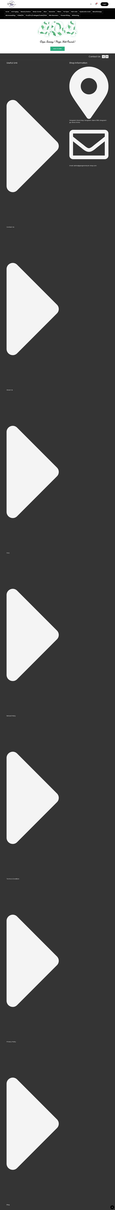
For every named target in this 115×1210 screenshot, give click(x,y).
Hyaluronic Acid (85, 12)
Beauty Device (26, 12)
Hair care (74, 12)
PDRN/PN (21, 15)
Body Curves (37, 12)
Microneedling (10, 15)
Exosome (52, 12)
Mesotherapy (97, 12)
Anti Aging (15, 12)
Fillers (59, 12)
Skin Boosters (53, 15)
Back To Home (57, 48)
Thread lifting (65, 15)
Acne (7, 12)
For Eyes (66, 12)
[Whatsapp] (103, 56)
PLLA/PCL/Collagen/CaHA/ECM (36, 15)
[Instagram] (106, 56)
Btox (45, 12)
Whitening (75, 15)
